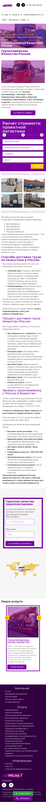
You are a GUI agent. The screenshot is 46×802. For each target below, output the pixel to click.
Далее (37, 166)
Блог (4, 20)
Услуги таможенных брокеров (17, 743)
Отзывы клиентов (12, 702)
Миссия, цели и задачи (14, 699)
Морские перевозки (13, 713)
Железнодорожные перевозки (18, 715)
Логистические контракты (16, 734)
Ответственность (32, 15)
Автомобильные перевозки (16, 718)
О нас (5, 15)
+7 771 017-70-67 (34, 5)
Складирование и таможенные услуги (21, 736)
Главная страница (9, 34)
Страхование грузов (13, 746)
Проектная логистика (14, 721)
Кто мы (8, 691)
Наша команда (11, 696)
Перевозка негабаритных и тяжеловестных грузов (16, 730)
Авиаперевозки (11, 710)
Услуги (15, 15)
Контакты (9, 764)
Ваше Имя (11, 529)
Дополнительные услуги (15, 738)
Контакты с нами (17, 20)
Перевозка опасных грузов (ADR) (19, 756)
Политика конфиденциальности (18, 769)
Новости (8, 766)
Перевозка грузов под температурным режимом (21, 752)
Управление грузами (13, 741)
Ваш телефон (12, 517)
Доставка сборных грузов (16, 748)
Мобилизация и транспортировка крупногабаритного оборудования (19, 724)
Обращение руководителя (16, 694)
